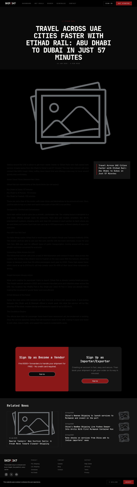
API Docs (87, 467)
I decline (113, 482)
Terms (86, 470)
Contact (72, 3)
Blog (59, 467)
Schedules (61, 3)
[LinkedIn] (6, 474)
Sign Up (42, 374)
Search (50, 3)
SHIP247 (10, 3)
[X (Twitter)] (11, 474)
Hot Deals (39, 3)
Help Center (88, 464)
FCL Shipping (35, 464)
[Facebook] (16, 474)
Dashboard (26, 3)
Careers (60, 464)
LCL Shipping (35, 467)
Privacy (86, 472)
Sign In (109, 3)
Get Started (124, 3)
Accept (128, 482)
